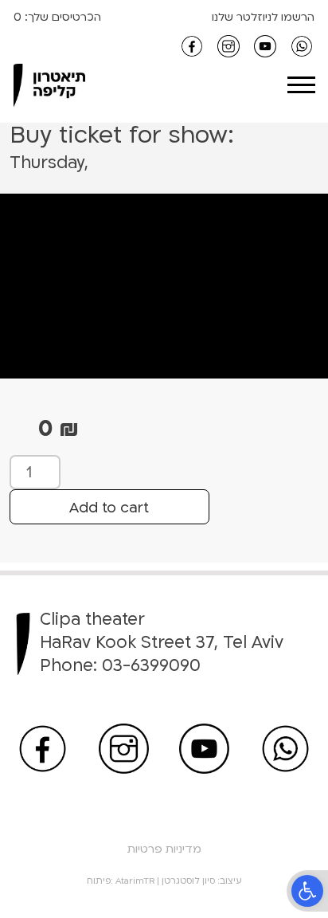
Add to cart (109, 508)
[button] (307, 891)
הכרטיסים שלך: (61, 17)
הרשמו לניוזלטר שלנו (263, 17)
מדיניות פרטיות (164, 849)
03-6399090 (151, 665)
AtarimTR (134, 881)
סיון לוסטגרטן (188, 881)
